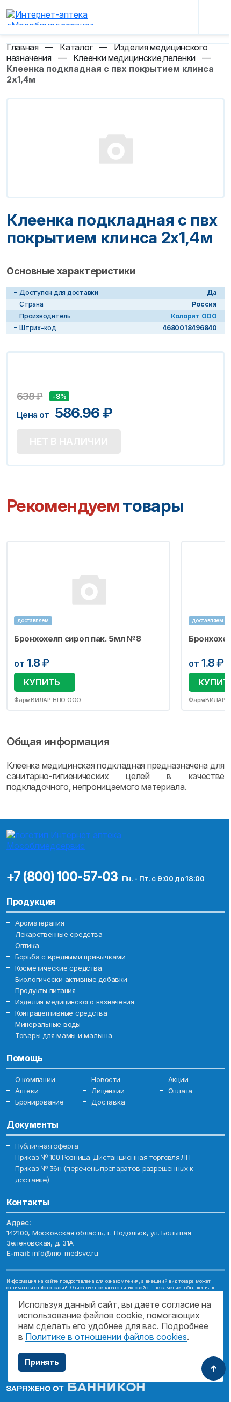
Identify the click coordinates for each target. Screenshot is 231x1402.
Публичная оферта (46, 1146)
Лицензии (107, 1090)
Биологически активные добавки (71, 979)
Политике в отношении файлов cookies (106, 1336)
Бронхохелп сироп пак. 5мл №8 (77, 639)
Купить (42, 682)
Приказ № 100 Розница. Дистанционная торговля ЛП (103, 1157)
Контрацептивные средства (61, 1013)
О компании (35, 1079)
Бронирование (39, 1102)
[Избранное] (156, 17)
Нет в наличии (69, 441)
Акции (178, 1079)
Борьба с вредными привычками (70, 956)
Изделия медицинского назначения (74, 1001)
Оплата (180, 1090)
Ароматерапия (39, 923)
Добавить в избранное (26, 382)
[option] (88, 626)
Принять (42, 1362)
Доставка (108, 1102)
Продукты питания (45, 990)
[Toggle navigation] (216, 17)
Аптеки (26, 1090)
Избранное (155, 555)
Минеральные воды (48, 1024)
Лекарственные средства (58, 934)
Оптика (27, 945)
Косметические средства (58, 968)
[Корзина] (182, 17)
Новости (105, 1079)
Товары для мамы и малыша (63, 1035)
